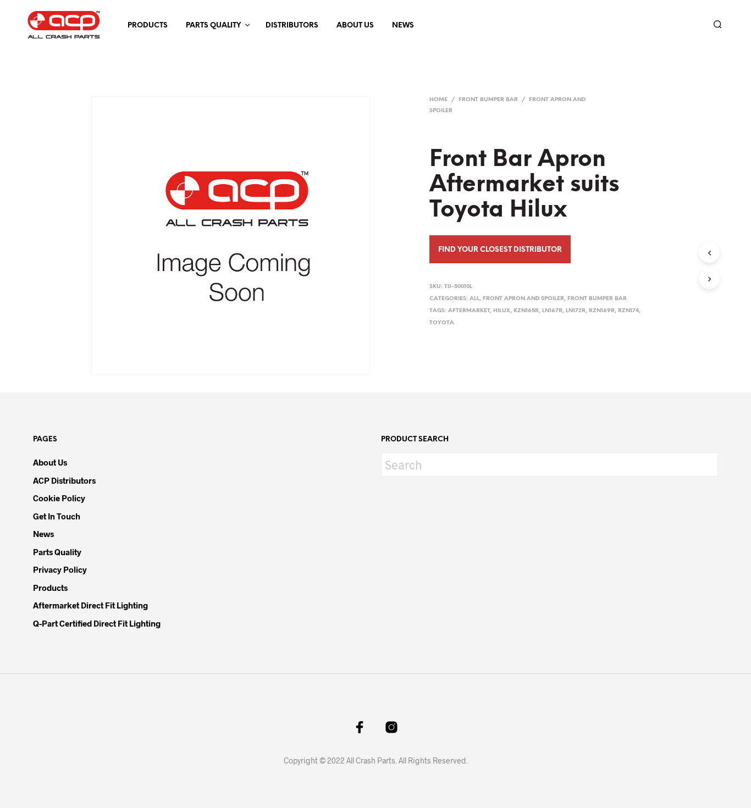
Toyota (441, 323)
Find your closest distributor (500, 249)
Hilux (501, 311)
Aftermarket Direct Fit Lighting (90, 605)
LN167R (552, 311)
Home (438, 100)
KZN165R (526, 311)
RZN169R (602, 311)
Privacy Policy (60, 569)
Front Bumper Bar (488, 100)
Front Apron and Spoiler (523, 299)
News (403, 25)
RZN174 (628, 311)
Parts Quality (213, 25)
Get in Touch (56, 516)
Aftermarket (469, 311)
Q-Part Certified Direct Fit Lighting (97, 623)
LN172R (576, 311)
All (474, 299)
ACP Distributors (64, 480)
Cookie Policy (59, 498)
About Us (355, 25)
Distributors (292, 25)
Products (148, 25)
